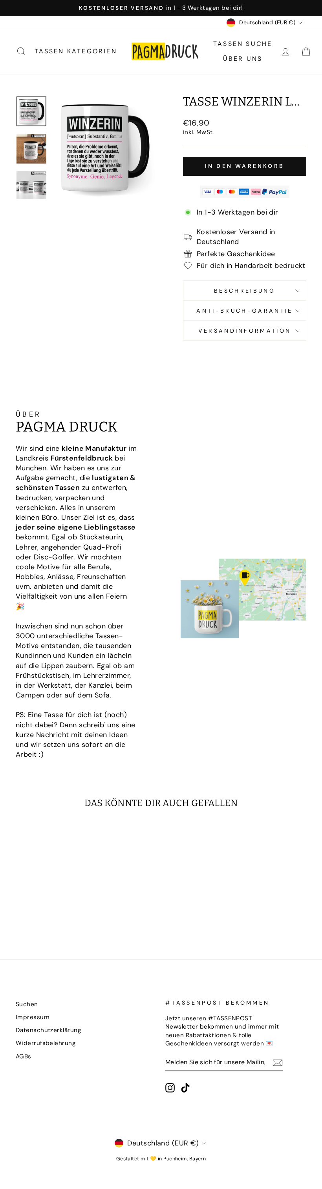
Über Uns (243, 59)
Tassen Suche (242, 44)
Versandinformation (244, 330)
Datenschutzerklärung (48, 1030)
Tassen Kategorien (76, 51)
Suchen (27, 1004)
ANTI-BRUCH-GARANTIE (244, 310)
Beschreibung (244, 290)
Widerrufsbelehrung (46, 1043)
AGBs (23, 1056)
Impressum (32, 1017)
